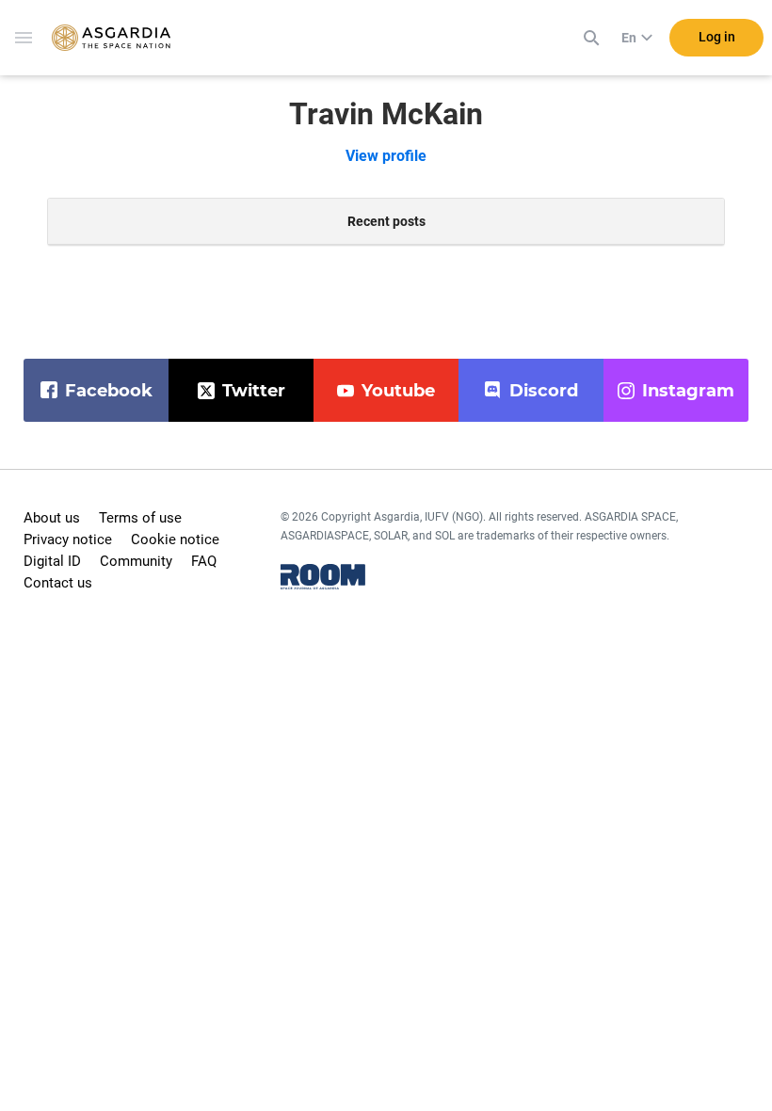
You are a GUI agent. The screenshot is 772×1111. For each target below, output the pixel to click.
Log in (717, 36)
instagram (688, 390)
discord (543, 390)
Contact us (58, 582)
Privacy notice (68, 539)
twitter (253, 390)
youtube (398, 390)
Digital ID (52, 561)
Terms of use (140, 517)
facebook (109, 390)
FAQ (204, 561)
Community (136, 561)
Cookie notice (175, 539)
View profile (386, 156)
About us (52, 517)
